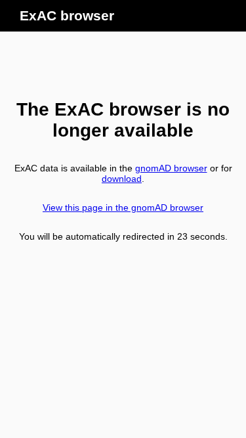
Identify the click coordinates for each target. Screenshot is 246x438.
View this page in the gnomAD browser (123, 207)
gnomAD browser (171, 168)
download (122, 178)
